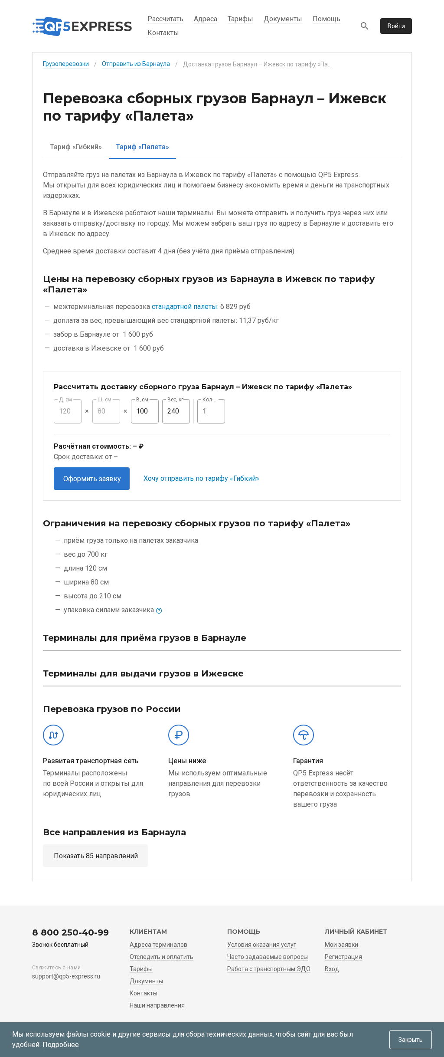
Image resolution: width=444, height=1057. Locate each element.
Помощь (326, 19)
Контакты (163, 33)
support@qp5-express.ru (66, 976)
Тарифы (240, 19)
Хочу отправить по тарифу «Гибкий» (201, 478)
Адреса (205, 19)
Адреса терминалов (158, 944)
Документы (283, 19)
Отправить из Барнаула (136, 63)
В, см (142, 400)
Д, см (65, 400)
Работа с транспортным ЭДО (268, 968)
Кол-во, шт (211, 400)
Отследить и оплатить (161, 956)
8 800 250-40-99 (70, 932)
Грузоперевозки (66, 63)
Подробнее (60, 1045)
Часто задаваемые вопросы (267, 956)
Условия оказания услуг (261, 944)
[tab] (76, 147)
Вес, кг (175, 400)
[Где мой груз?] (364, 26)
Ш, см (104, 400)
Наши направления (157, 1005)
